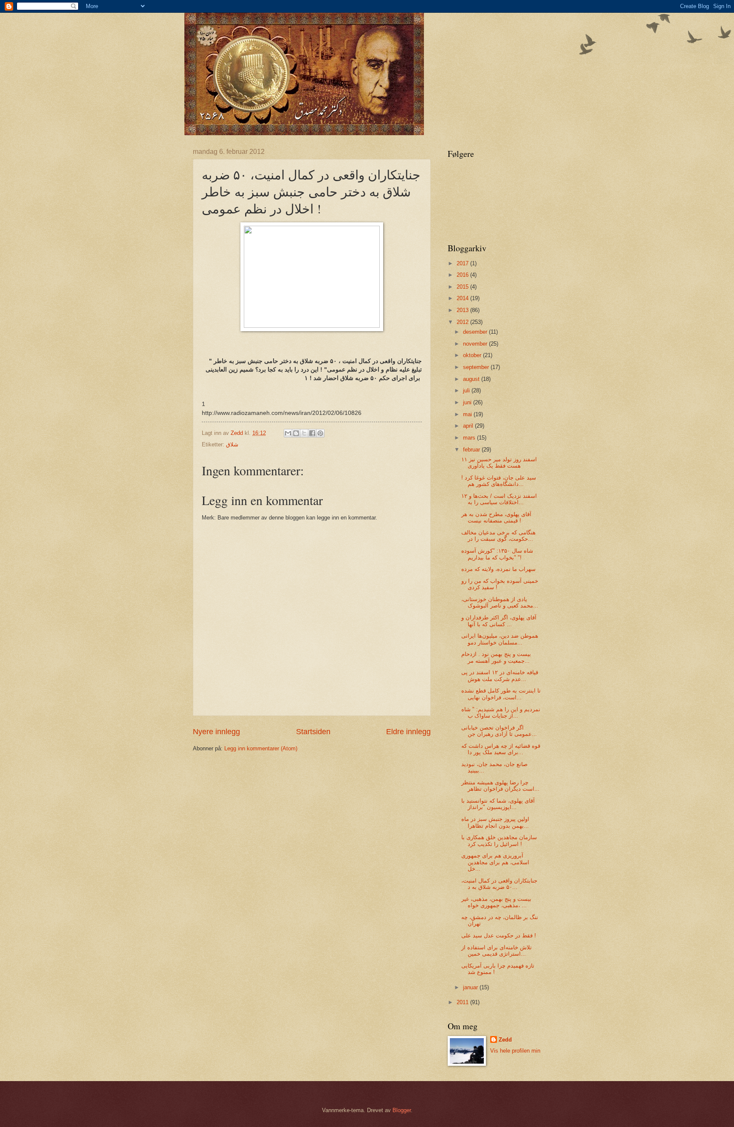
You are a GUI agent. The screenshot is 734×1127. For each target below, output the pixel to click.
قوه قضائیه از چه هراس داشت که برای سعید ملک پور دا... (500, 749)
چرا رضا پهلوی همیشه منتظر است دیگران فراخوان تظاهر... (500, 785)
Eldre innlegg (408, 731)
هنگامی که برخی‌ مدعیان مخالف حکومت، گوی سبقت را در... (498, 535)
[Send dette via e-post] (288, 433)
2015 (463, 287)
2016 (463, 275)
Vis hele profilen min (515, 1051)
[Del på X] (304, 433)
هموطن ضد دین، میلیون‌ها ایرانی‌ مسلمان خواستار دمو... (499, 639)
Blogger (401, 1110)
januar (471, 987)
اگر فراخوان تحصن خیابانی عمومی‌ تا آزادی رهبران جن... (499, 730)
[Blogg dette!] (296, 433)
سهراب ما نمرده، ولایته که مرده (498, 569)
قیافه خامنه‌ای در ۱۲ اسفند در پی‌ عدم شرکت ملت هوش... (499, 675)
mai (468, 414)
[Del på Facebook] (312, 433)
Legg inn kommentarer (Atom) (260, 748)
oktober (473, 355)
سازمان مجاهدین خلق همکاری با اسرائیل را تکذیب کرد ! (499, 840)
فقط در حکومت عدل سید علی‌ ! (498, 935)
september (477, 367)
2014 (463, 298)
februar (472, 449)
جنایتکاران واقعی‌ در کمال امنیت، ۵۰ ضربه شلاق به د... (499, 883)
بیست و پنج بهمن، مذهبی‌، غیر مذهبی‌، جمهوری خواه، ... (496, 902)
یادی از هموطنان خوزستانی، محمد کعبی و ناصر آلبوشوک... (499, 602)
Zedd (505, 1039)
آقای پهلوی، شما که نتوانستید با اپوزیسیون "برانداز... (498, 804)
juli (467, 390)
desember (476, 332)
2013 (463, 310)
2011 (463, 1002)
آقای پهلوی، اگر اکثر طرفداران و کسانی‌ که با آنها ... (498, 620)
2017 (463, 263)
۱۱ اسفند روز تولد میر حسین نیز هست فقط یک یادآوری (499, 462)
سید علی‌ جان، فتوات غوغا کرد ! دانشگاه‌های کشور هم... (498, 480)
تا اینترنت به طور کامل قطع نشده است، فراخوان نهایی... (501, 693)
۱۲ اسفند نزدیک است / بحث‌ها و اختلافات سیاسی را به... (499, 499)
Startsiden (313, 731)
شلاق (232, 444)
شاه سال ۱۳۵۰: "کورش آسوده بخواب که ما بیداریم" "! (497, 554)
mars (470, 437)
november (476, 344)
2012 (463, 322)
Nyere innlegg (216, 731)
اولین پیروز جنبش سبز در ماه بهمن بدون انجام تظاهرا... (495, 822)
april (469, 426)
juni (468, 402)
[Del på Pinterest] (320, 433)
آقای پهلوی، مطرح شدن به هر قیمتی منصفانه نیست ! (496, 517)
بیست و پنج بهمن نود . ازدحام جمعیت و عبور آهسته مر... (496, 657)
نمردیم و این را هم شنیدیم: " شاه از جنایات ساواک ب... (500, 712)
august (472, 379)
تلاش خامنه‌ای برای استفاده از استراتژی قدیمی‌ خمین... (496, 950)
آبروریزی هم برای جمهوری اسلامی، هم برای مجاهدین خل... (495, 862)
